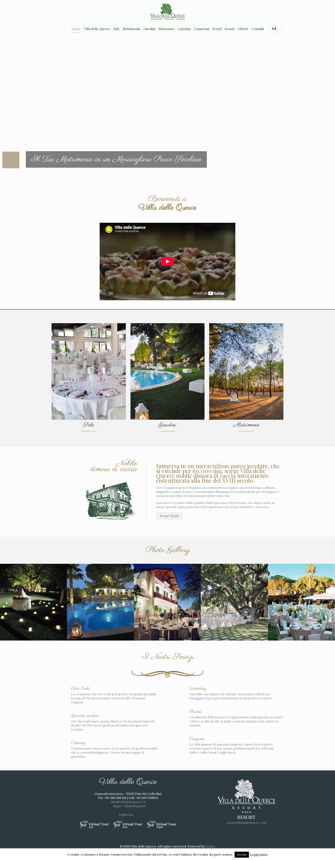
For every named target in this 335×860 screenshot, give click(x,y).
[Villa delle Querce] (167, 11)
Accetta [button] (242, 854)
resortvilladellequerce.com (246, 823)
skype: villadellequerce (129, 806)
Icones (210, 846)
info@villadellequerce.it (128, 802)
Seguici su (126, 814)
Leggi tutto (259, 854)
